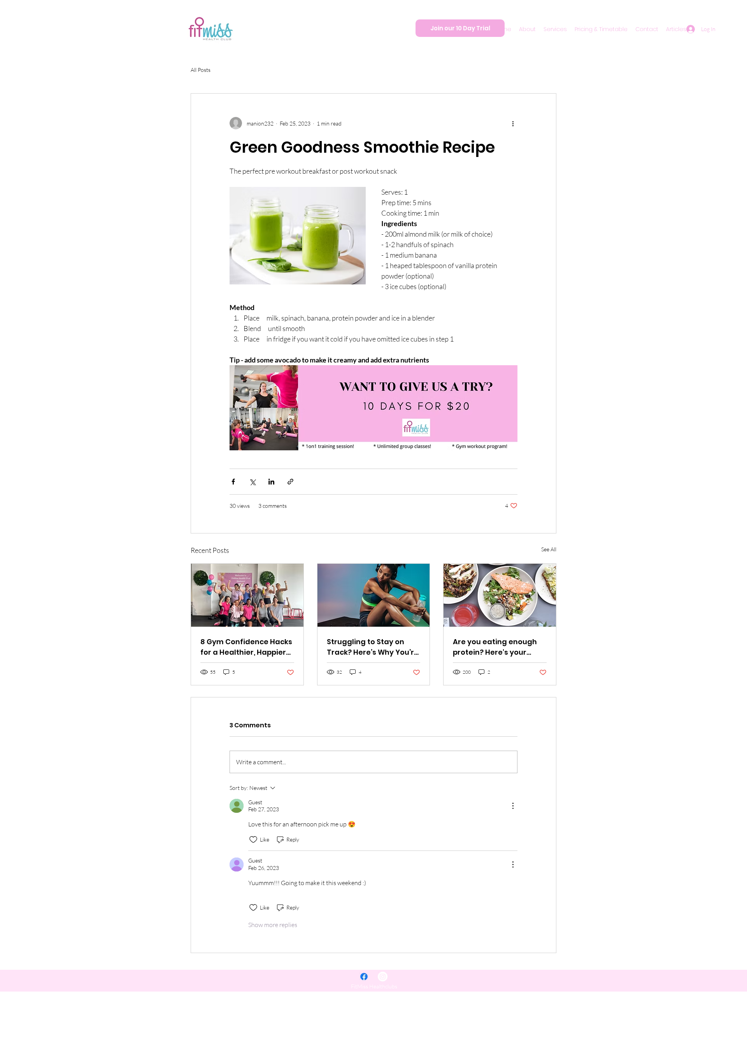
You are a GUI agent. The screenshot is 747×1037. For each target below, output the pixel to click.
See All (548, 549)
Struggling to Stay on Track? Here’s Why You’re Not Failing (373, 647)
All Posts (200, 69)
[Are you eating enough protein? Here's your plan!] (500, 595)
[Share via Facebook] (233, 481)
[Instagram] (383, 976)
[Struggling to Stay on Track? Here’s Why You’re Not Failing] (373, 595)
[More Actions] (512, 805)
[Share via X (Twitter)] (252, 481)
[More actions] (512, 123)
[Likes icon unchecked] (253, 839)
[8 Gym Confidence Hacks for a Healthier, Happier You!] (247, 595)
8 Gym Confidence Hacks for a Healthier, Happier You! (246, 647)
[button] (527, 29)
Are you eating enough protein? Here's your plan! (495, 647)
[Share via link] (290, 481)
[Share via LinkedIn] (271, 481)
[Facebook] (364, 976)
